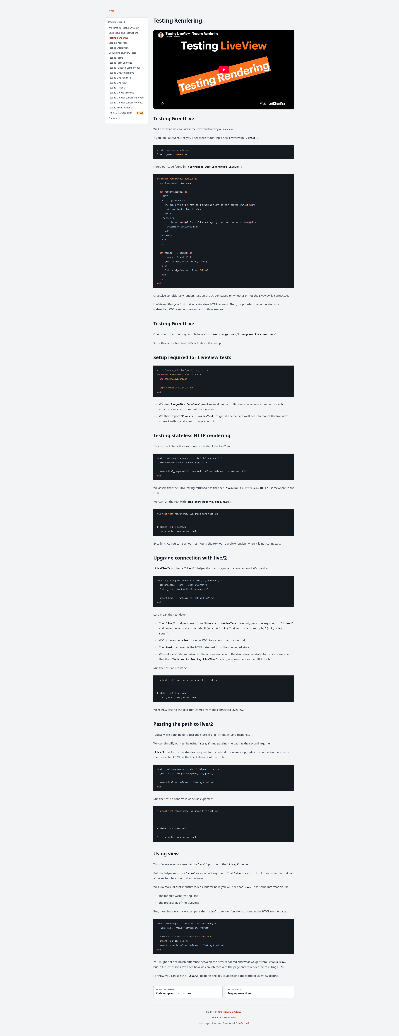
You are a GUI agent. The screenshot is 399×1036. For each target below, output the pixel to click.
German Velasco (233, 1011)
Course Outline (228, 1017)
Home (215, 1017)
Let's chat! (243, 1023)
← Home (109, 10)
